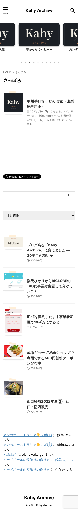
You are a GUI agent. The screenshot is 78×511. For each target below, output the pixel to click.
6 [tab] (42, 63)
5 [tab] (38, 63)
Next (74, 38)
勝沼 (41, 115)
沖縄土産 (9, 454)
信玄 (34, 115)
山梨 (39, 120)
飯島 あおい (64, 460)
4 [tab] (34, 63)
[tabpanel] (39, 40)
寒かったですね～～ (39, 49)
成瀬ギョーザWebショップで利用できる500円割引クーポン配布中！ (50, 358)
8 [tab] (50, 63)
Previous (4, 38)
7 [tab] (46, 63)
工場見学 (49, 120)
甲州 (29, 124)
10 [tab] (59, 63)
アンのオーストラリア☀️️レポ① (27, 435)
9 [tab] (55, 63)
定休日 (31, 120)
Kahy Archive (39, 10)
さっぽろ (55, 111)
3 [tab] (30, 63)
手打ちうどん (64, 120)
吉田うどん (52, 115)
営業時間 (66, 115)
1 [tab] (21, 63)
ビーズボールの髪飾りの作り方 (26, 460)
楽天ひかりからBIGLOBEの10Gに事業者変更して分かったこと (50, 286)
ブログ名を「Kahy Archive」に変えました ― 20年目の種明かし (48, 250)
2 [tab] (26, 63)
